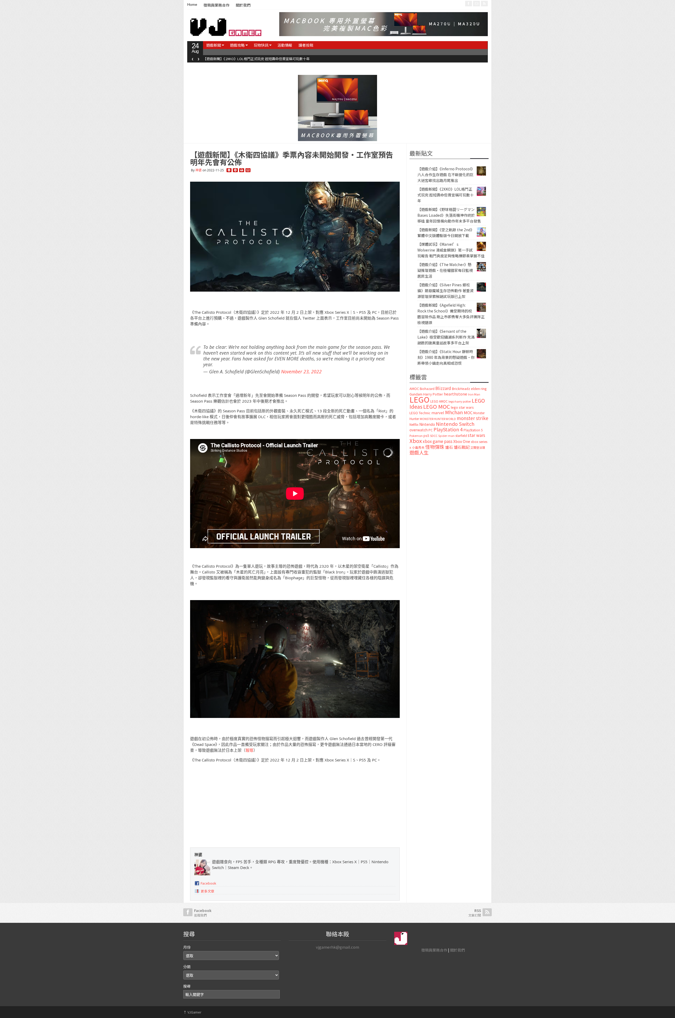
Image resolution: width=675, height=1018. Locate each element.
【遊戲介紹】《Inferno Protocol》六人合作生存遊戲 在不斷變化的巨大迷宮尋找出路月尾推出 (446, 174)
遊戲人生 (418, 452)
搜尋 (187, 986)
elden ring (479, 388)
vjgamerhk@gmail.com (337, 947)
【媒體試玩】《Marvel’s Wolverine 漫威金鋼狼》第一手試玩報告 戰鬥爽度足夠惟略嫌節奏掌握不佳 (451, 250)
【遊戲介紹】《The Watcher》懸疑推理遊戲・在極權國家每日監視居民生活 (445, 270)
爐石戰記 (462, 447)
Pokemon (416, 435)
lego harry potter (460, 401)
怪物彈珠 (434, 446)
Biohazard (427, 389)
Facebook (208, 883)
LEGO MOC (436, 406)
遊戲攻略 (237, 45)
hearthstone (455, 394)
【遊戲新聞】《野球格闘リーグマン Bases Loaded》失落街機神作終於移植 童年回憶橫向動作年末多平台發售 (449, 215)
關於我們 (243, 5)
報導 (249, 750)
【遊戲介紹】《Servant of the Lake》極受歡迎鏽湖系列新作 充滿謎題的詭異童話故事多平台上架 (446, 337)
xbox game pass (437, 441)
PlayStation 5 (473, 430)
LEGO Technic (420, 413)
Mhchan (454, 412)
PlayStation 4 (448, 429)
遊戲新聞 (213, 45)
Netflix (413, 424)
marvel (437, 412)
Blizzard (443, 388)
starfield (461, 435)
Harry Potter (433, 394)
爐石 (449, 447)
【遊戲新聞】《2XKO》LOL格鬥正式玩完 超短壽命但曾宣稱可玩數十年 (256, 58)
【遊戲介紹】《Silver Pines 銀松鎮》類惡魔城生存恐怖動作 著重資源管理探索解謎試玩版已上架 (445, 290)
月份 (187, 947)
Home (192, 4)
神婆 (198, 170)
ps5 (426, 435)
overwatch (418, 429)
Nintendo (427, 424)
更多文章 (207, 891)
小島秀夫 (418, 447)
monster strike (472, 418)
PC (430, 430)
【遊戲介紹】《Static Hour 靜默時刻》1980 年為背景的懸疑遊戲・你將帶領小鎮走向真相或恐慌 (446, 357)
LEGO (419, 399)
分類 (187, 966)
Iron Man (474, 394)
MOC (468, 412)
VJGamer (192, 1012)
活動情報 (284, 45)
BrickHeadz (461, 388)
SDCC (433, 435)
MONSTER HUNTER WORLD (438, 419)
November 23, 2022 (301, 371)
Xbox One (461, 441)
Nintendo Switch (455, 423)
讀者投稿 (305, 45)
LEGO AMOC (439, 401)
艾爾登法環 (477, 447)
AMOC (414, 388)
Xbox (415, 441)
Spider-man (446, 436)
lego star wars (462, 407)
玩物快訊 (261, 45)
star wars (476, 435)
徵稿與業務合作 (216, 5)
